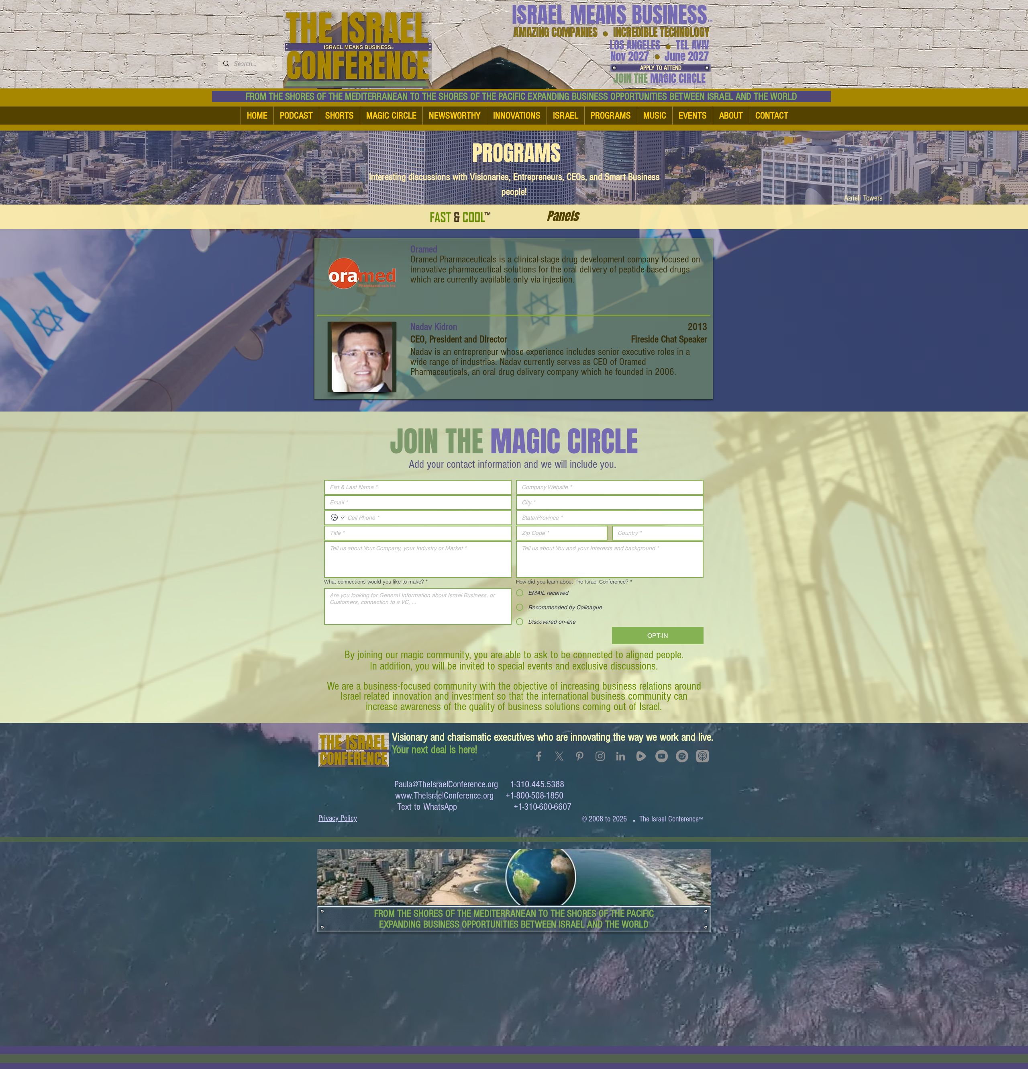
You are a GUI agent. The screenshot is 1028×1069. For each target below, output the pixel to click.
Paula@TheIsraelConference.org (446, 784)
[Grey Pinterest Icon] (579, 756)
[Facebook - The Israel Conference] (538, 756)
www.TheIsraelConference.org (444, 795)
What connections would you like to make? (376, 581)
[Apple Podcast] (702, 756)
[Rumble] (641, 756)
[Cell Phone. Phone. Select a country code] (338, 517)
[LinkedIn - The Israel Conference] (620, 756)
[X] (559, 756)
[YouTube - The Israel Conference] (661, 756)
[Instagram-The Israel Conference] (600, 756)
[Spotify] (682, 756)
